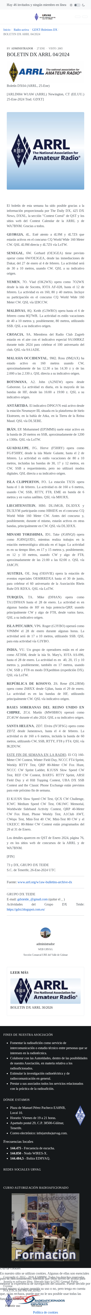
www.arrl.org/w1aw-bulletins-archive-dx (45, 882)
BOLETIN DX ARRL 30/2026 (31, 1007)
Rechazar (37, 1305)
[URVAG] (45, 16)
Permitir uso (12, 1305)
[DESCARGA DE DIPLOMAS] (77, 17)
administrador (45, 944)
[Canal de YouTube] (17, 1177)
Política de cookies (45, 1312)
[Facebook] (36, 961)
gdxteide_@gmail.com (32, 899)
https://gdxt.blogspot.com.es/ (26, 909)
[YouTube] (55, 961)
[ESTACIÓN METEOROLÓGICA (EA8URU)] (85, 17)
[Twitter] (45, 961)
